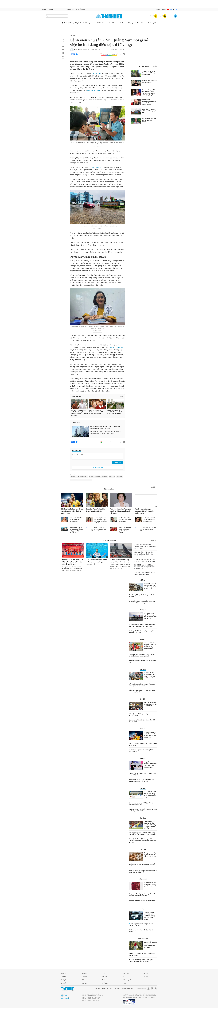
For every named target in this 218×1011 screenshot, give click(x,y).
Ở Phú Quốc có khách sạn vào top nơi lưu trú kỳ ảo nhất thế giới (142, 714)
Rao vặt (145, 976)
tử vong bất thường (94, 90)
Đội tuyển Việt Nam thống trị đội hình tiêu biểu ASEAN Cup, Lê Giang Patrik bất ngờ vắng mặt (150, 825)
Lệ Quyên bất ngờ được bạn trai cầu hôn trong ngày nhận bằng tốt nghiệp (150, 764)
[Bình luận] (63, 50)
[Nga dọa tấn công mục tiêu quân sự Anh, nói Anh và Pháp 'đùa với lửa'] (136, 616)
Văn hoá (104, 976)
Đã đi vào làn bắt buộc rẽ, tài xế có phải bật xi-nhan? (142, 930)
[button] (63, 37)
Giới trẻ (99, 23)
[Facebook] (171, 9)
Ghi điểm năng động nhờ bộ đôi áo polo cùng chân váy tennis (142, 954)
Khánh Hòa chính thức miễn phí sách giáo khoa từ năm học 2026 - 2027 (143, 810)
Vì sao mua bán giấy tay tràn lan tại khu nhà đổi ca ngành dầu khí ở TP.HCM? (150, 586)
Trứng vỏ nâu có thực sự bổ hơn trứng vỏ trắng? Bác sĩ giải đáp (150, 854)
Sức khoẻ (84, 976)
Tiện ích (77, 9)
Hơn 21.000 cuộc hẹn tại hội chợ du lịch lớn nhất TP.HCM (150, 704)
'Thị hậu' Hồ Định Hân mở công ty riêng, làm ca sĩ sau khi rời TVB (143, 744)
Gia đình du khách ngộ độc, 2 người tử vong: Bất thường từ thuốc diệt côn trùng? (105, 427)
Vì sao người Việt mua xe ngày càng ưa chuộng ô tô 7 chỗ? (141, 924)
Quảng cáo (105, 988)
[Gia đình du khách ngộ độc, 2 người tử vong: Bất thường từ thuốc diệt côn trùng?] (80, 431)
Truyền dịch (120, 476)
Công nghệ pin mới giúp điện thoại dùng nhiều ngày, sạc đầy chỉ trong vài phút (142, 894)
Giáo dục (104, 23)
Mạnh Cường (78, 50)
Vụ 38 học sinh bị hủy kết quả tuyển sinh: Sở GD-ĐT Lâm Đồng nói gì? (150, 794)
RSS (111, 988)
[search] (57, 16)
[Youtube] (168, 9)
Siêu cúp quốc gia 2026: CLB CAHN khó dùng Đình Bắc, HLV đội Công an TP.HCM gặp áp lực (142, 833)
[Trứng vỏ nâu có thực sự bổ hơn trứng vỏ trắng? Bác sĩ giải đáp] (136, 856)
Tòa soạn (117, 988)
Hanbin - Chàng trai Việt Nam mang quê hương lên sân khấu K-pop (143, 774)
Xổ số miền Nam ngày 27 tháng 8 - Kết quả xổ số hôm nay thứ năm (142, 691)
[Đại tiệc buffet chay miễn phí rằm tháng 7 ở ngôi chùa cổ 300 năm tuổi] (136, 676)
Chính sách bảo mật (127, 988)
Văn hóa (114, 23)
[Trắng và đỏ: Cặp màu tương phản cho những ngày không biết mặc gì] (136, 945)
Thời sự (71, 23)
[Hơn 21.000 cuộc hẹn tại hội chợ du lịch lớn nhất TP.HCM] (136, 706)
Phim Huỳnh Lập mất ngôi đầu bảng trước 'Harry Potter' (141, 750)
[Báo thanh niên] (109, 16)
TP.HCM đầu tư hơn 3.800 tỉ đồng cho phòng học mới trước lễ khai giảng (142, 602)
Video (139, 23)
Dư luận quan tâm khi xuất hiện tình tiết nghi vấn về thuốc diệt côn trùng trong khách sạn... (105, 432)
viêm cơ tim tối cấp (116, 347)
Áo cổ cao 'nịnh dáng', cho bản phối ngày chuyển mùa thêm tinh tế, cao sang (140, 960)
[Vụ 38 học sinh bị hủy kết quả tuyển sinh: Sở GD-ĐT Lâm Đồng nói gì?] (136, 795)
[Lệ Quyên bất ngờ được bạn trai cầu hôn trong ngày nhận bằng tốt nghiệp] (136, 765)
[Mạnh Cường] (72, 50)
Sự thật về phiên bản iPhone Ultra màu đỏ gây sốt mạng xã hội (150, 884)
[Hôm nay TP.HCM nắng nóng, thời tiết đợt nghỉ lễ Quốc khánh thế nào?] (136, 646)
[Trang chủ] (62, 23)
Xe (136, 23)
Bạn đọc (145, 973)
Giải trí (119, 23)
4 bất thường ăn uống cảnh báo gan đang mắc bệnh (142, 865)
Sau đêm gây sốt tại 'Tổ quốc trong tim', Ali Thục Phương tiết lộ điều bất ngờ (141, 780)
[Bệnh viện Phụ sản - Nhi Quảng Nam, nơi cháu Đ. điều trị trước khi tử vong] (97, 207)
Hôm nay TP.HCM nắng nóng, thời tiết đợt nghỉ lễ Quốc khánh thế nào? (150, 645)
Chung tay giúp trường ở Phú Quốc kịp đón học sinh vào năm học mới (142, 803)
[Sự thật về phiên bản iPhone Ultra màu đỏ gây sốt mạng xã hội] (136, 886)
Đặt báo (97, 988)
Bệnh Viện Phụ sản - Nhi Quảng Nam (79, 476)
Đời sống (87, 23)
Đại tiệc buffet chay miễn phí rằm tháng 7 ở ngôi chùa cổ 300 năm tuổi (149, 675)
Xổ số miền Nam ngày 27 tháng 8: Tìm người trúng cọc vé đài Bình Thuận (142, 685)
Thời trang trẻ (152, 23)
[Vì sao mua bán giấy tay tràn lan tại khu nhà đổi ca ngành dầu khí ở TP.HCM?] (136, 587)
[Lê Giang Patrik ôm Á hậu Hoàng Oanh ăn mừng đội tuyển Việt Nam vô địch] (136, 735)
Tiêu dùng (144, 23)
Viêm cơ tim (104, 476)
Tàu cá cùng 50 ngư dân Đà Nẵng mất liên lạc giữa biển (142, 595)
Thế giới (77, 23)
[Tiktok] (173, 9)
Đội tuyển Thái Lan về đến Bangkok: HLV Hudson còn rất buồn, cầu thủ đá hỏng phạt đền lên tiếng (142, 840)
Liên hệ (83, 9)
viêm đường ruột (97, 167)
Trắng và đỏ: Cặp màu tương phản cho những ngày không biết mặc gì (150, 944)
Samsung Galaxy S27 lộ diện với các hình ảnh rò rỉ (142, 901)
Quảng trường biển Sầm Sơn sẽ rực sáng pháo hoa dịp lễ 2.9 (142, 721)
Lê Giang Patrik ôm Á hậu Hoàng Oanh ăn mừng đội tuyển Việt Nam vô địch (150, 734)
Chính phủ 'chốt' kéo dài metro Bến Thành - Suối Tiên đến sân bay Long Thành (142, 655)
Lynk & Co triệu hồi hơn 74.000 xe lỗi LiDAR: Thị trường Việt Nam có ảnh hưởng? (149, 916)
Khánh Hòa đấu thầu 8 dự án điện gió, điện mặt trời (142, 661)
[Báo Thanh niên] (67, 989)
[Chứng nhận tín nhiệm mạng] (129, 1002)
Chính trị (66, 23)
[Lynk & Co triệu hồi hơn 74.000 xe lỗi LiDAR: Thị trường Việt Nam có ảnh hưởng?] (136, 915)
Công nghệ (131, 23)
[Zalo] (176, 9)
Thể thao (124, 23)
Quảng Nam (97, 73)
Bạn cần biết (70, 9)
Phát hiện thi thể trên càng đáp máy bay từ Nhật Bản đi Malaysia (141, 631)
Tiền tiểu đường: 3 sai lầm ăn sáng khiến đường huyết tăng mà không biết (143, 871)
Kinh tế (82, 23)
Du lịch (109, 23)
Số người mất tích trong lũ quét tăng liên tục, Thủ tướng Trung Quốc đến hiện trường (142, 625)
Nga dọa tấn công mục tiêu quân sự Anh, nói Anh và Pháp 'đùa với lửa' (150, 616)
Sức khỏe (93, 23)
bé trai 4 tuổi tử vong (94, 476)
